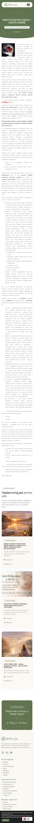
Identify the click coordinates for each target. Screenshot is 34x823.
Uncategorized (23, 27)
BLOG (7, 27)
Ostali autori (13, 27)
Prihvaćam (5, 820)
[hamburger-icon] (28, 4)
